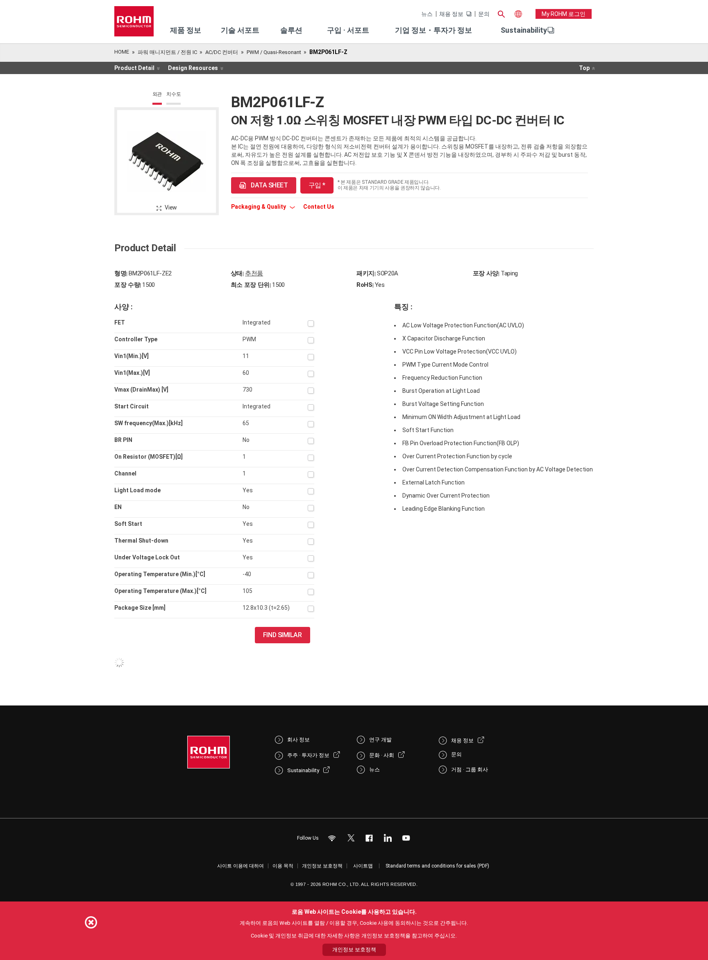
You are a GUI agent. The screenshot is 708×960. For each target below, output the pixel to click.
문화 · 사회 (381, 755)
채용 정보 (451, 14)
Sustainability (524, 30)
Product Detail (134, 68)
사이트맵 (363, 866)
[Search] (501, 13)
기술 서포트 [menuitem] (240, 30)
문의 (484, 14)
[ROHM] (134, 24)
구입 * (317, 185)
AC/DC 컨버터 (221, 52)
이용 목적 (282, 866)
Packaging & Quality (259, 206)
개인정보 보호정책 (322, 866)
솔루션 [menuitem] (291, 30)
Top (584, 68)
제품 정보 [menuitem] (185, 30)
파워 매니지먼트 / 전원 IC (167, 52)
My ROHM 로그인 (563, 14)
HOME (121, 52)
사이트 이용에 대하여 (240, 866)
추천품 (254, 273)
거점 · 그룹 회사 (469, 769)
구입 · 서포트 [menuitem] (348, 30)
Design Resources (193, 68)
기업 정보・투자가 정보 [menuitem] (433, 30)
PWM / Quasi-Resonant (274, 52)
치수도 (173, 94)
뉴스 (427, 14)
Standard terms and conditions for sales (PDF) (437, 866)
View (171, 207)
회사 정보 (298, 740)
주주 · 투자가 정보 (308, 755)
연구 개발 (380, 740)
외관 (157, 94)
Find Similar (282, 635)
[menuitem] (523, 30)
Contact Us (318, 206)
